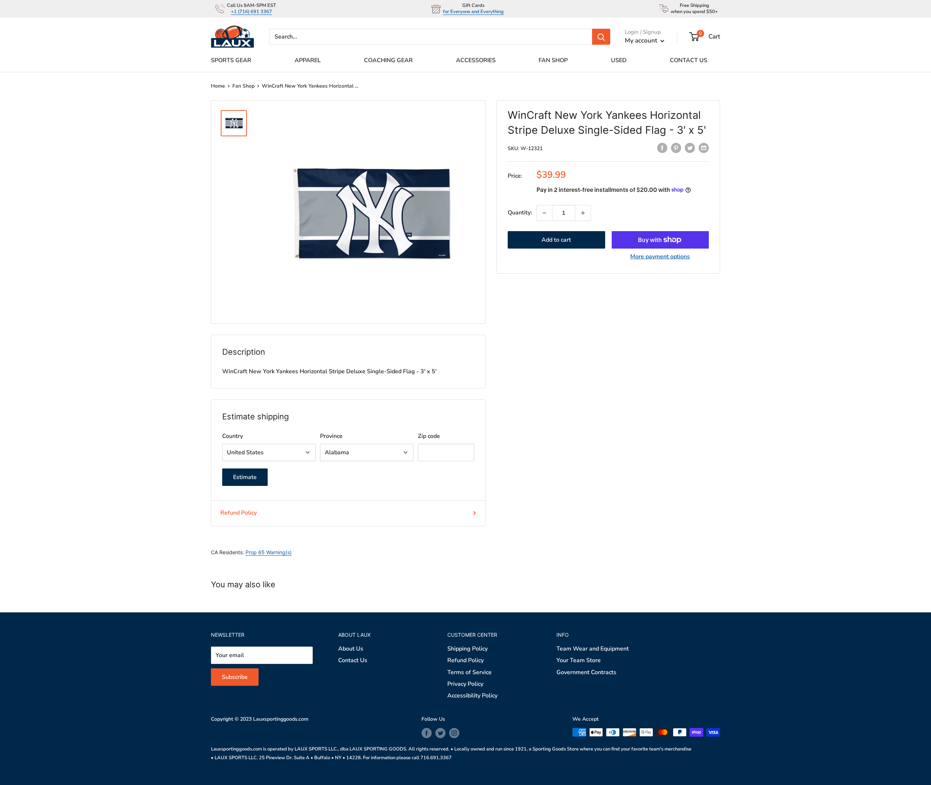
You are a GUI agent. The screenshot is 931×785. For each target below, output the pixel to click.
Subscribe (465, 439)
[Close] (549, 322)
